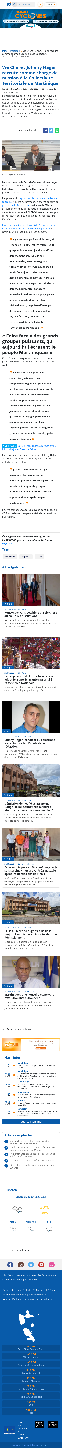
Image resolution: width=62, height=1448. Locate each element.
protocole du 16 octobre (15, 205)
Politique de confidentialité (35, 1294)
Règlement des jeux (43, 1299)
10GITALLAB (45, 1445)
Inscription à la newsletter (28, 1275)
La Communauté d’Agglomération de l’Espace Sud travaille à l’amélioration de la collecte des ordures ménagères (36, 1075)
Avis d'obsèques (49, 1275)
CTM (39, 556)
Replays (11, 1275)
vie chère (10, 556)
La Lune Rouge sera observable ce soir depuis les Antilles (36, 1104)
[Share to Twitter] (51, 130)
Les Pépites (22, 1279)
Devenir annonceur (11, 1294)
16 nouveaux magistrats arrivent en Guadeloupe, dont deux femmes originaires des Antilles (36, 1086)
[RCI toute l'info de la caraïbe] (9, 4)
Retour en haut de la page (19, 1029)
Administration (26, 1299)
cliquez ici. (8, 543)
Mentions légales (10, 1299)
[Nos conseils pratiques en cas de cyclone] (46, 22)
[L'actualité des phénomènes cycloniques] (16, 21)
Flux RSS (33, 1279)
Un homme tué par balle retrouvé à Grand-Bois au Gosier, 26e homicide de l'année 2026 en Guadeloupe (37, 1113)
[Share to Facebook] (45, 130)
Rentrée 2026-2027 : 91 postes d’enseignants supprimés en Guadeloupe (36, 1095)
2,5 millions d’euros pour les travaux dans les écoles (36, 1066)
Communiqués (9, 1279)
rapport (26, 556)
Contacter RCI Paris (45, 1290)
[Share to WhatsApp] (57, 130)
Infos (4, 1275)
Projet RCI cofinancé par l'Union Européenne (22, 1430)
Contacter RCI (29, 1290)
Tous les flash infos (31, 1121)
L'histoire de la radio (12, 1290)
